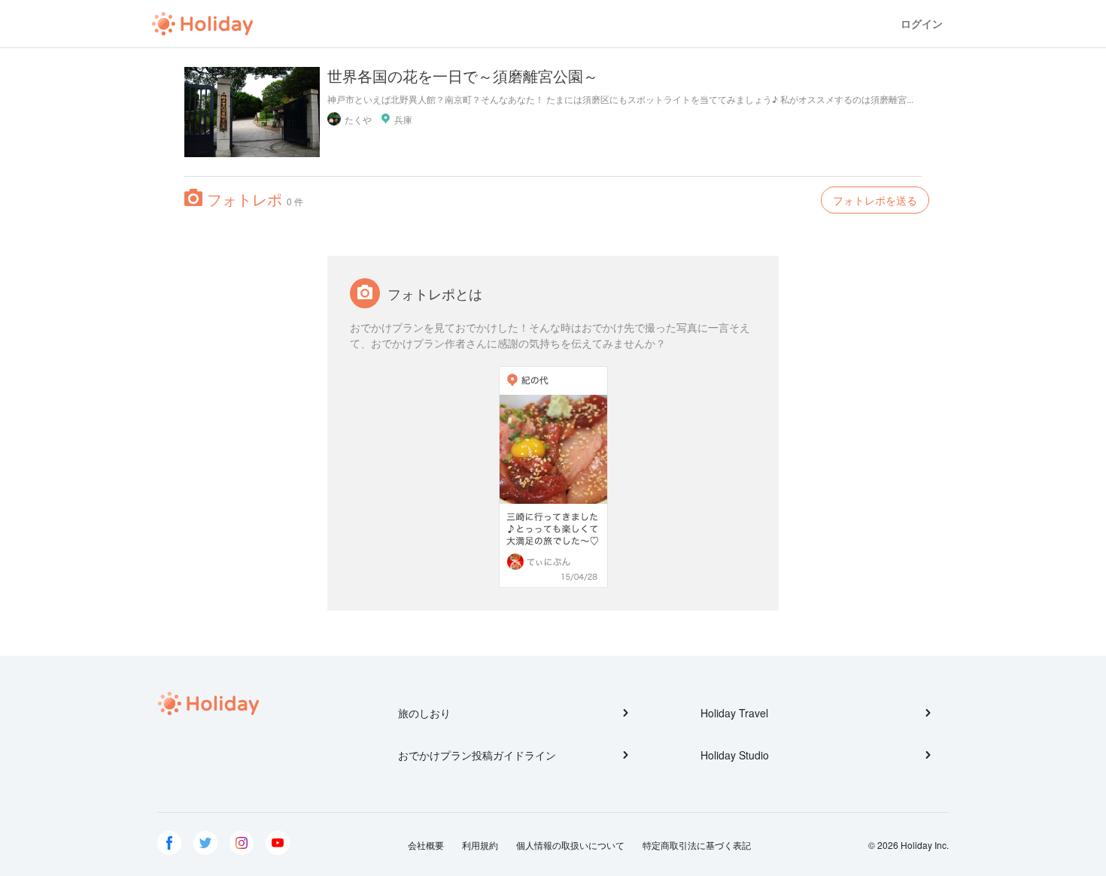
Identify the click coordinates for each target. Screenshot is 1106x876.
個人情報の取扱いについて (570, 844)
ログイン (922, 23)
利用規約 (480, 844)
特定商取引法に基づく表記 (697, 844)
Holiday (202, 24)
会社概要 (426, 844)
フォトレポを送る (875, 200)
